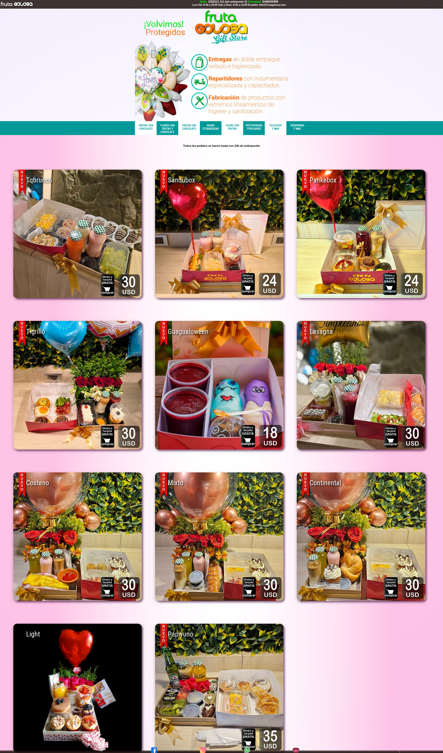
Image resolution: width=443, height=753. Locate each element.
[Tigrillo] (77, 448)
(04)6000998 (270, 1)
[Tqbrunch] (77, 297)
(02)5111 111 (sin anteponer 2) (228, 1)
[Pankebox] (361, 297)
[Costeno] (77, 599)
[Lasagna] (361, 448)
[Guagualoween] (219, 448)
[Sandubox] (219, 297)
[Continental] (361, 599)
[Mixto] (219, 599)
